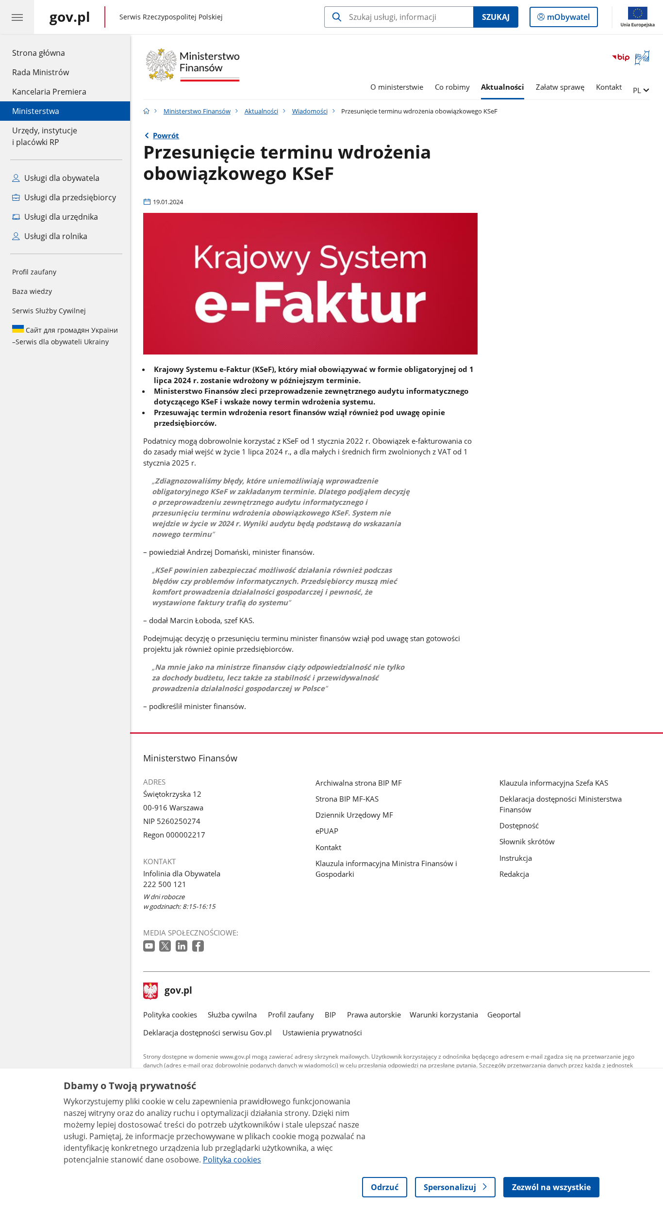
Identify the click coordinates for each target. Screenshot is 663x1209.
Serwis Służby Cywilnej (49, 310)
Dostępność (519, 825)
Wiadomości (310, 111)
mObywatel (568, 19)
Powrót (166, 135)
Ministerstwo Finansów (197, 111)
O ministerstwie (396, 87)
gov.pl (178, 991)
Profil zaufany (34, 271)
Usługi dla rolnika (54, 236)
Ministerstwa (35, 111)
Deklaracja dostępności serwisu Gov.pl (207, 1032)
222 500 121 (164, 884)
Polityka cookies (170, 1014)
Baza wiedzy (32, 291)
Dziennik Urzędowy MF (354, 815)
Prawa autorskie (374, 1014)
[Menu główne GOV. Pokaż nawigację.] (17, 17)
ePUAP (326, 831)
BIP (330, 1014)
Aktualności (502, 87)
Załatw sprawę (560, 87)
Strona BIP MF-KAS (347, 799)
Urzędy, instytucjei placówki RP (44, 136)
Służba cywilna (232, 1014)
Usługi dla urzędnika (60, 216)
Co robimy (452, 87)
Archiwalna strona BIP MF (358, 783)
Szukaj (496, 17)
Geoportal (504, 1014)
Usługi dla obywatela (60, 178)
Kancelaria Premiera (49, 91)
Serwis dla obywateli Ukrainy (65, 335)
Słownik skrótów (527, 841)
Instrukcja (515, 858)
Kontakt (609, 87)
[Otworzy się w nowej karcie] (150, 946)
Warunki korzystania (444, 1014)
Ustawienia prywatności (322, 1032)
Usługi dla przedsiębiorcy (69, 197)
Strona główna (49, 52)
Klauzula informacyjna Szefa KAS (553, 783)
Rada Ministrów (40, 72)
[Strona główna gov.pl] (146, 111)
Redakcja (514, 874)
